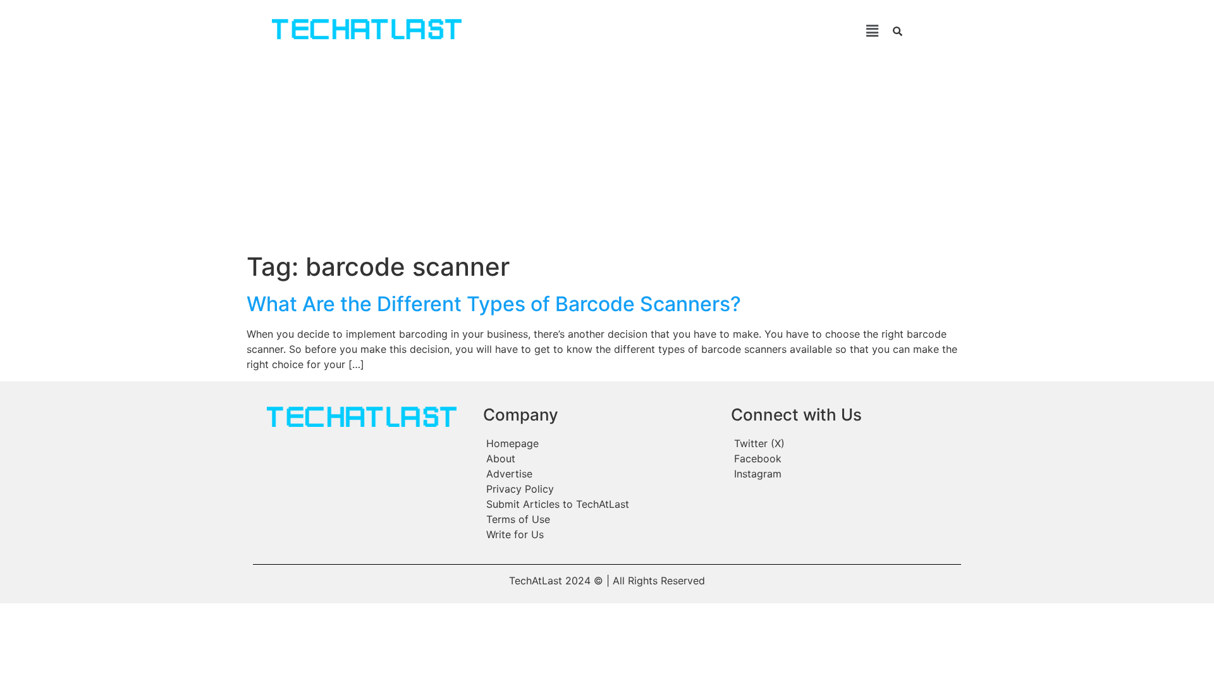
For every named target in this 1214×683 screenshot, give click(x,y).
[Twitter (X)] (845, 443)
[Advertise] (600, 473)
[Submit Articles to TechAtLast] (600, 504)
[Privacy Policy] (600, 488)
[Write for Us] (600, 534)
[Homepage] (600, 443)
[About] (600, 458)
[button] (688, 30)
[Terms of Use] (600, 519)
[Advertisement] (607, 156)
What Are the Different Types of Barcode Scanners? (494, 304)
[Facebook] (845, 458)
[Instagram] (845, 473)
